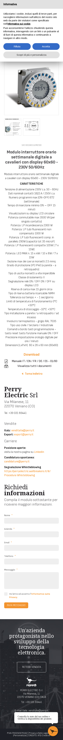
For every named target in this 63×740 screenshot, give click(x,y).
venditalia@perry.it (22, 430)
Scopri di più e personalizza (31, 55)
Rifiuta (17, 46)
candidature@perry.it (17, 461)
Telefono (10, 556)
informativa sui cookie (19, 23)
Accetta (46, 46)
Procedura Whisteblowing (19, 475)
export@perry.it (23, 434)
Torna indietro (34, 373)
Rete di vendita (31, 667)
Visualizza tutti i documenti (34, 366)
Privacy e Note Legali (39, 733)
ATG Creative (44, 735)
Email (8, 542)
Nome (8, 515)
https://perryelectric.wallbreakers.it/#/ (27, 471)
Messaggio (11, 569)
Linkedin (39, 452)
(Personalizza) (20, 735)
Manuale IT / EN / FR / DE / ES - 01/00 (34, 361)
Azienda (9, 529)
